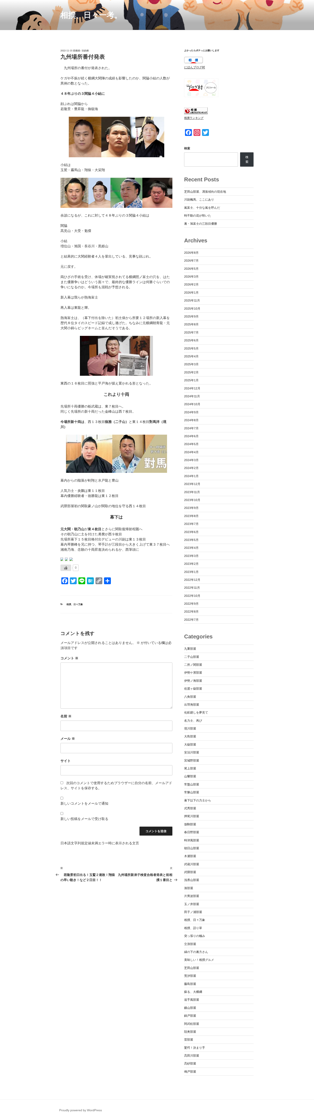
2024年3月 (191, 460)
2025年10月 (192, 308)
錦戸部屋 (190, 1015)
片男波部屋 (191, 896)
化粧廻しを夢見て (196, 712)
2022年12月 (192, 579)
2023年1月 (191, 572)
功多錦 (85, 50)
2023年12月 (192, 484)
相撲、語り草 (193, 928)
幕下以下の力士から (197, 800)
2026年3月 (191, 276)
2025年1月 (191, 380)
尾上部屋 (190, 768)
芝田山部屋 (191, 968)
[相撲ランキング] (196, 113)
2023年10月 (192, 500)
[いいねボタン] (65, 568)
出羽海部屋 (191, 704)
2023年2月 (191, 563)
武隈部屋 (190, 872)
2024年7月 (191, 428)
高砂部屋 (190, 1063)
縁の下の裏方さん (196, 952)
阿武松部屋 (191, 1023)
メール (67, 738)
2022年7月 (191, 619)
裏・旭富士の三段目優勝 (200, 223)
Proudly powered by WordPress (80, 1110)
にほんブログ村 (194, 67)
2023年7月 (191, 524)
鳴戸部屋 (190, 1071)
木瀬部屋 (190, 856)
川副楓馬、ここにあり (199, 199)
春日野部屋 (191, 832)
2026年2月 (191, 284)
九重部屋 (190, 648)
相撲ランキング (194, 118)
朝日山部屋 (191, 848)
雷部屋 (188, 1039)
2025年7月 (191, 332)
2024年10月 (192, 404)
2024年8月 (191, 420)
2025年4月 (191, 356)
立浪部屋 (190, 944)
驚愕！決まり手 (194, 1047)
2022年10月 (192, 595)
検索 (187, 148)
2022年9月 (191, 603)
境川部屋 (190, 728)
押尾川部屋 (191, 816)
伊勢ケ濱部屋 (193, 672)
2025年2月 (191, 372)
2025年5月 (191, 348)
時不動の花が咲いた (197, 215)
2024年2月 (191, 468)
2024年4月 (191, 452)
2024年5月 (191, 444)
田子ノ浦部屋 (193, 912)
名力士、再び (193, 720)
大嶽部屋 (190, 744)
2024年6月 (191, 436)
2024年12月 (192, 388)
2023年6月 (191, 532)
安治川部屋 (191, 752)
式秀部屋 (190, 808)
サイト (65, 761)
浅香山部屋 (191, 880)
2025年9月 (191, 316)
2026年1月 (191, 292)
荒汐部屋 (190, 975)
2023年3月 (191, 556)
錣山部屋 (190, 1007)
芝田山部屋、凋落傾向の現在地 (205, 191)
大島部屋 (190, 736)
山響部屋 (190, 776)
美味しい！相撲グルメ (199, 959)
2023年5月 (191, 540)
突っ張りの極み (194, 936)
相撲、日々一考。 (91, 15)
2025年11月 (192, 300)
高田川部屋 (191, 1055)
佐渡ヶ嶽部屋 (193, 688)
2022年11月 (192, 587)
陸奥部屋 (190, 1031)
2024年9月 (191, 412)
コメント (69, 658)
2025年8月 (191, 324)
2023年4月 (191, 547)
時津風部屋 (191, 840)
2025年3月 (191, 364)
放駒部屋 (190, 824)
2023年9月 (191, 508)
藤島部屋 (190, 984)
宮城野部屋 (191, 760)
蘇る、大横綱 (193, 991)
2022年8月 (191, 611)
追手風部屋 (191, 999)
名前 (66, 716)
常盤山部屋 (191, 784)
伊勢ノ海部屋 (193, 680)
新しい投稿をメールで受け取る (84, 819)
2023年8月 (191, 516)
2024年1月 (191, 476)
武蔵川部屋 (191, 864)
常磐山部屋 (191, 792)
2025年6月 (191, 340)
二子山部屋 (191, 656)
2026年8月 (191, 252)
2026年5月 (191, 268)
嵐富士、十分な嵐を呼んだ (202, 207)
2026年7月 (191, 260)
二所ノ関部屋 (193, 664)
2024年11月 (192, 396)
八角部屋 (190, 696)
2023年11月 (192, 492)
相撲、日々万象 (74, 604)
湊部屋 (188, 888)
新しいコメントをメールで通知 (84, 803)
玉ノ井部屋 (191, 904)
